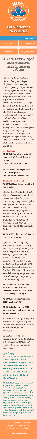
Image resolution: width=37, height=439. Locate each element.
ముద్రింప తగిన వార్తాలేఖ (28, 43)
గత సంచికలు (9, 51)
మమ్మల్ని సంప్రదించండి (28, 51)
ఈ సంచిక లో (9, 43)
